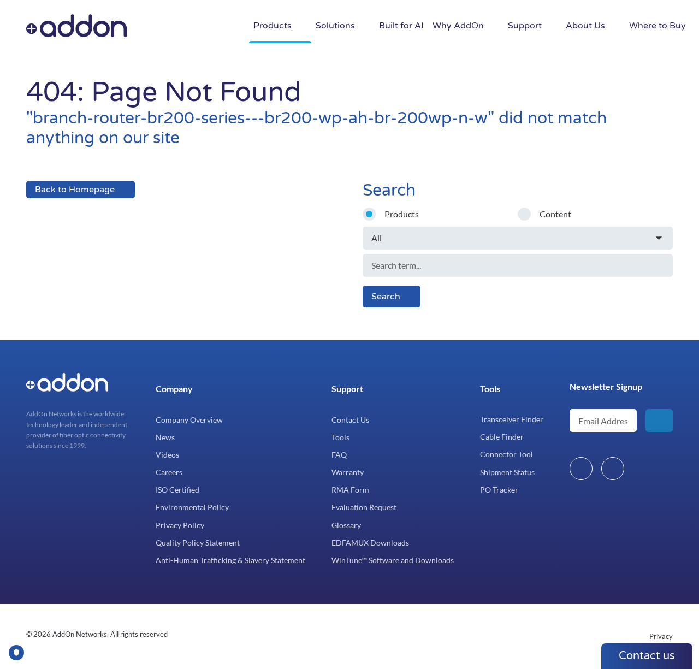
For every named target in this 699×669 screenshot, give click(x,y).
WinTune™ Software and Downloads (392, 560)
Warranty (347, 472)
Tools (340, 437)
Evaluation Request (363, 507)
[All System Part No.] (518, 238)
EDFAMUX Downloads (370, 542)
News (165, 437)
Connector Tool (506, 454)
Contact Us (350, 419)
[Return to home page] (154, 26)
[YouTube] (612, 468)
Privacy (661, 636)
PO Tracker (499, 489)
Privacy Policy (180, 525)
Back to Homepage (75, 189)
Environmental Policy (192, 507)
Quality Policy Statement (198, 542)
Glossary (346, 525)
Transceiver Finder (511, 419)
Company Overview (189, 419)
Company (174, 388)
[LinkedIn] (581, 468)
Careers (169, 472)
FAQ (339, 454)
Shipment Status (507, 472)
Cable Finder (502, 436)
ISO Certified (177, 489)
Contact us (647, 655)
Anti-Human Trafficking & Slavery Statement (230, 560)
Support (347, 388)
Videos (167, 454)
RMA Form (350, 489)
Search (385, 296)
